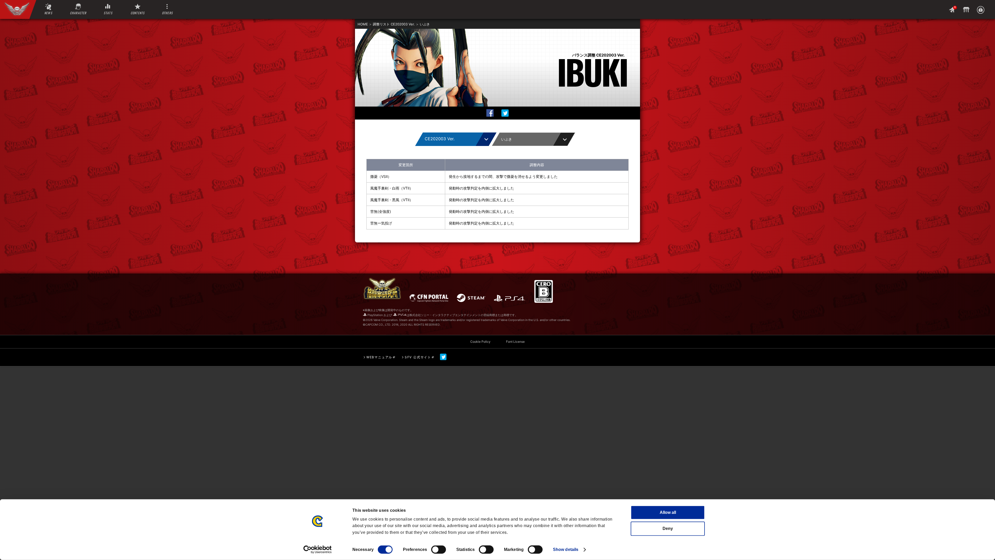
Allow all (668, 512)
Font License (515, 342)
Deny (668, 528)
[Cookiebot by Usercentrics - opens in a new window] (317, 549)
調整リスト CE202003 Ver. (394, 24)
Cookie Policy (480, 342)
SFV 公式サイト (418, 357)
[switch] (438, 549)
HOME (363, 24)
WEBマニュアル (379, 357)
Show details (565, 549)
